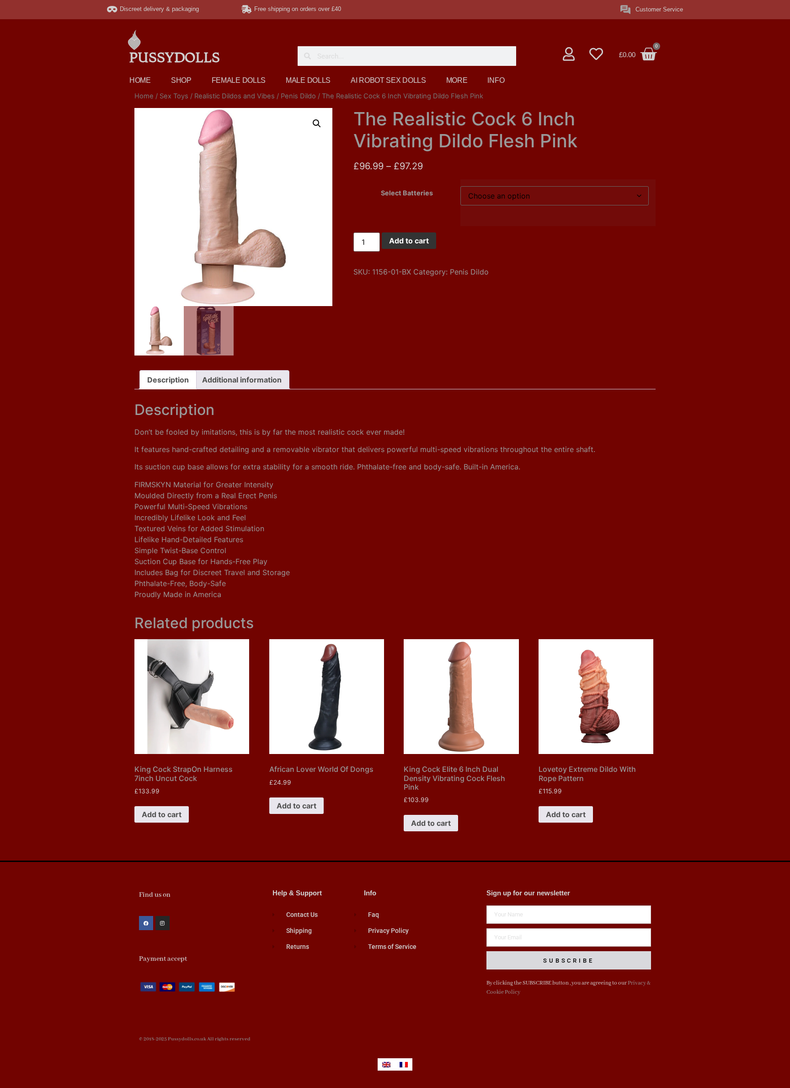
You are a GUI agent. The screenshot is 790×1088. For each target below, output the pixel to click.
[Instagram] (162, 923)
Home (144, 96)
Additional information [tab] (242, 379)
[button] (317, 123)
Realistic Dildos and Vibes (234, 96)
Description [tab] (168, 379)
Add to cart (409, 240)
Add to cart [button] (161, 814)
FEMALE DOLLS (239, 80)
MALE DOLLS (308, 80)
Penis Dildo (298, 96)
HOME (140, 80)
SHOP (181, 80)
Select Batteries (407, 193)
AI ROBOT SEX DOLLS (388, 80)
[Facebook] (146, 923)
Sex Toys (174, 96)
